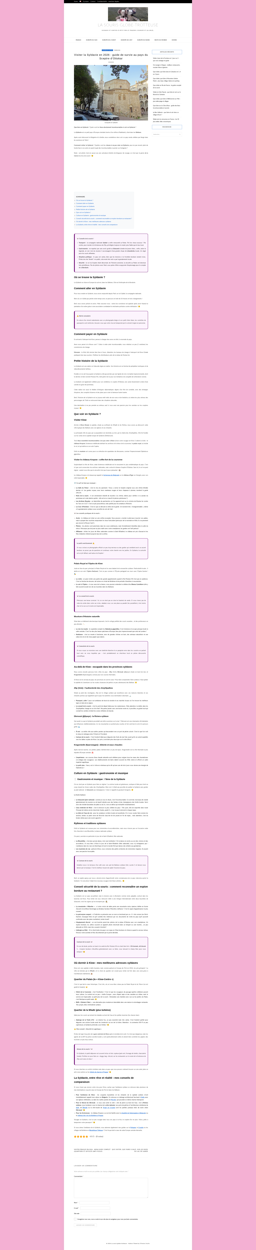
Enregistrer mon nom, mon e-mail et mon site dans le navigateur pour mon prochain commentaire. (108, 1219)
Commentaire (78, 1176)
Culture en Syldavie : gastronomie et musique (91, 215)
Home (76, 1)
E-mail (76, 1208)
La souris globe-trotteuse (128, 25)
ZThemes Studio (145, 1243)
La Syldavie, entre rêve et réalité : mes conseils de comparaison (97, 224)
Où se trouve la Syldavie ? (84, 200)
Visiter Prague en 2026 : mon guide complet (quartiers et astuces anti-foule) (92, 1150)
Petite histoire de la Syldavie (85, 209)
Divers (174, 40)
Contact (93, 1)
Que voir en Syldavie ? (83, 212)
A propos (86, 1)
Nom (76, 1202)
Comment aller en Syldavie (85, 203)
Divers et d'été (107, 50)
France (78, 40)
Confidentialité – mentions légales (108, 1)
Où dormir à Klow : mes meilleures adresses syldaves (93, 221)
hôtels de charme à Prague (99, 1072)
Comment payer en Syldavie (85, 206)
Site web (76, 1213)
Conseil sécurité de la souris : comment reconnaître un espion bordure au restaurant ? (104, 218)
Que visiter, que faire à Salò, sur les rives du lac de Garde (130, 1150)
